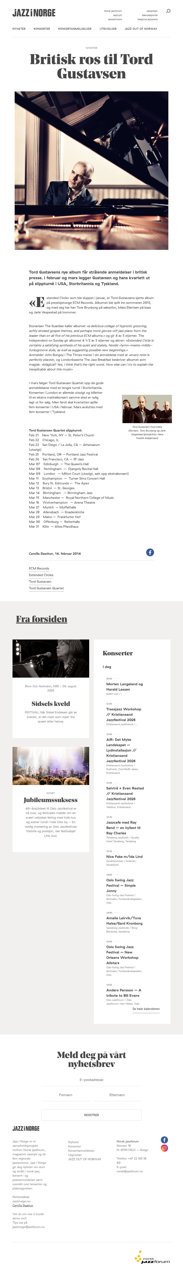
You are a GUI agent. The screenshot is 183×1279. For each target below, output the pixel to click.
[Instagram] (164, 1150)
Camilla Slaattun (23, 1205)
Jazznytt (117, 15)
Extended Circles (41, 575)
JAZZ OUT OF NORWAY (141, 28)
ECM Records (39, 568)
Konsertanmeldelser (75, 28)
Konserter (42, 28)
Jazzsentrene (115, 19)
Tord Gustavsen (40, 581)
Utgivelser (108, 28)
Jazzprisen (152, 10)
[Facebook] (164, 1142)
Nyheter (19, 28)
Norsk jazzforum (113, 10)
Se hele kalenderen (146, 1009)
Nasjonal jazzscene (148, 19)
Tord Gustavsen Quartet (46, 588)
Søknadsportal (150, 15)
